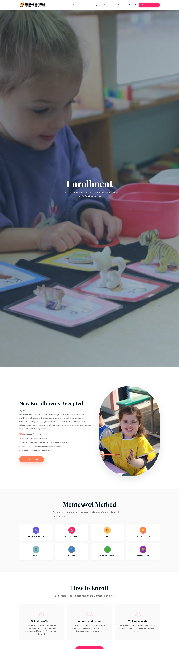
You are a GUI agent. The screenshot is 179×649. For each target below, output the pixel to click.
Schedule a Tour (149, 5)
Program (96, 5)
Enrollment (108, 5)
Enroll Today (32, 459)
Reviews (121, 5)
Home (75, 5)
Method (85, 5)
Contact (132, 5)
